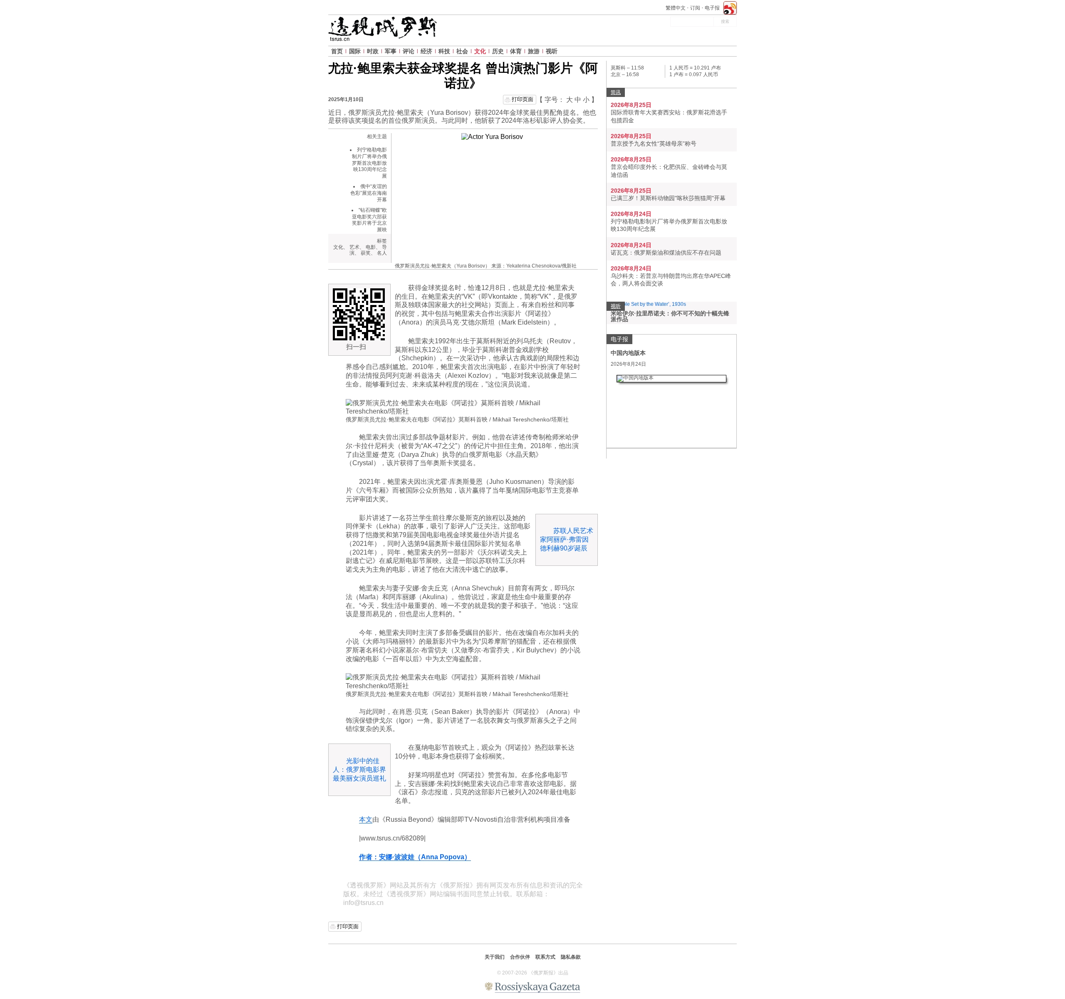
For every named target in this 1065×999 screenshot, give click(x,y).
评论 (408, 51)
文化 (480, 51)
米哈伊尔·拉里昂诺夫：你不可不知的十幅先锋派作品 (670, 316)
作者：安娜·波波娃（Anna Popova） (415, 856)
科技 (444, 51)
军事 (390, 51)
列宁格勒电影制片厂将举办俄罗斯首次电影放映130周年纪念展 (369, 162)
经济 (426, 51)
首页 (337, 51)
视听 (551, 51)
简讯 (616, 92)
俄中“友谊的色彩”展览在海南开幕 (368, 192)
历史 (498, 51)
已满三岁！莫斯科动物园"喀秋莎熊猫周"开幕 (668, 198)
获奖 (366, 253)
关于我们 (495, 957)
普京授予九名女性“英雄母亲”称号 (653, 143)
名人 (382, 253)
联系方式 (545, 957)
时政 (373, 51)
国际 (355, 51)
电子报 (712, 8)
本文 (365, 819)
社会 (462, 51)
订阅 (695, 8)
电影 (371, 247)
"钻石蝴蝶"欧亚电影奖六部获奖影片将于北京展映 (369, 220)
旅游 (534, 51)
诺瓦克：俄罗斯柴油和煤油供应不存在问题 (666, 252)
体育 (516, 51)
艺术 (354, 247)
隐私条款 (571, 957)
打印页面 (522, 99)
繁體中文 (676, 8)
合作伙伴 (520, 957)
